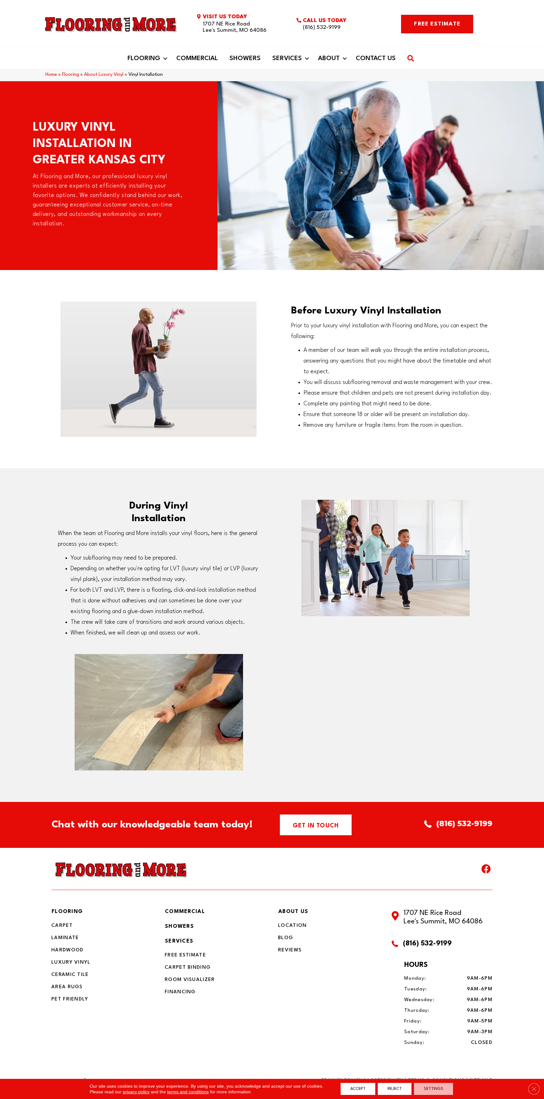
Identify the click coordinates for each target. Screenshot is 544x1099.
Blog (285, 937)
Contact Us (376, 58)
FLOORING (67, 911)
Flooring (144, 58)
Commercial (197, 58)
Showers (245, 58)
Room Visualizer (190, 979)
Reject (395, 1089)
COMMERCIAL (185, 911)
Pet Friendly (69, 999)
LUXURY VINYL (71, 962)
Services (287, 58)
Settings (433, 1089)
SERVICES (179, 941)
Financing (180, 992)
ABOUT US (293, 911)
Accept (358, 1089)
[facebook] (486, 870)
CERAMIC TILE (70, 974)
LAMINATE (65, 937)
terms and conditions (188, 1091)
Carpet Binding (188, 967)
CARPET (62, 925)
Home (51, 74)
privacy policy (136, 1091)
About (329, 58)
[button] (165, 58)
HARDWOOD (67, 950)
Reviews (290, 950)
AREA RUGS (67, 986)
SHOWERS (179, 926)
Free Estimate (185, 955)
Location (292, 925)
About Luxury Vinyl (103, 74)
